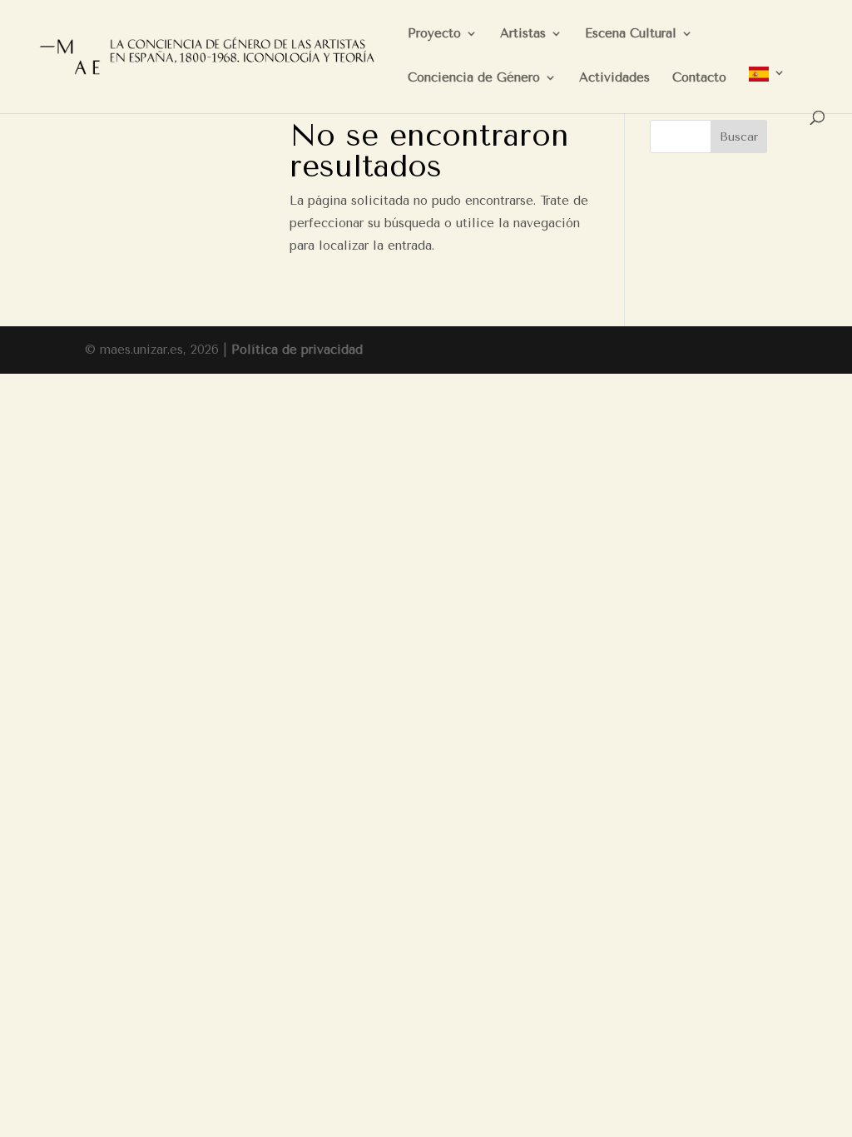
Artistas (523, 34)
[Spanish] (767, 89)
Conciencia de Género (474, 78)
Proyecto (434, 34)
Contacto (699, 78)
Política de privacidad (297, 349)
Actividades (614, 78)
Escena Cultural (630, 34)
